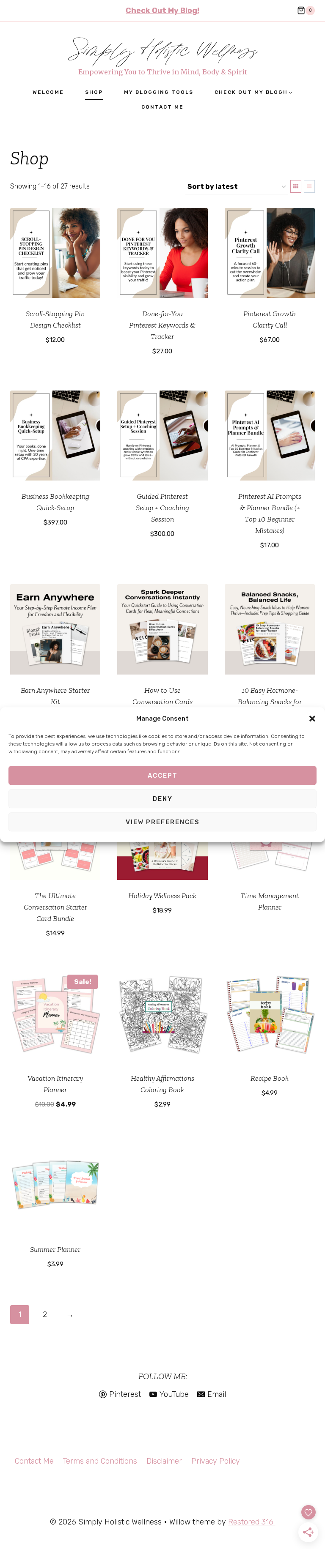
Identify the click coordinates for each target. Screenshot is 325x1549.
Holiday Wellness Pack (162, 895)
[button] (312, 719)
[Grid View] (295, 186)
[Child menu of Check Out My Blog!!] (253, 92)
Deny (163, 799)
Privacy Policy (215, 1461)
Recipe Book (270, 1078)
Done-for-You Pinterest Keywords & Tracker (162, 325)
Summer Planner (55, 1249)
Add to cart (55, 365)
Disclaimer (164, 1461)
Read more (269, 929)
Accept (163, 775)
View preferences (163, 822)
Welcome (48, 92)
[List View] (309, 186)
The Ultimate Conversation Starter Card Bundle (55, 907)
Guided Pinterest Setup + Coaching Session (162, 508)
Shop (94, 92)
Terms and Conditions (100, 1461)
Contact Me (162, 107)
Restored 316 (251, 1522)
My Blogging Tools (158, 92)
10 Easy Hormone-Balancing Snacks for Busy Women (270, 702)
